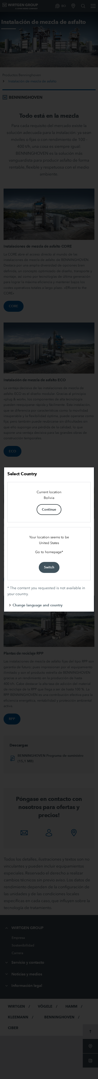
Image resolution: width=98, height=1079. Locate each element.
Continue (49, 509)
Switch (49, 567)
